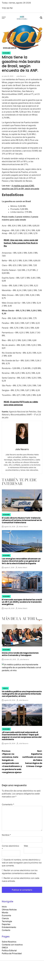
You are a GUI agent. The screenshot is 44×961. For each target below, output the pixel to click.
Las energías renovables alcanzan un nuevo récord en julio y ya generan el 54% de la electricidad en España (21, 561)
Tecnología (7, 921)
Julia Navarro (21, 76)
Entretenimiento (9, 927)
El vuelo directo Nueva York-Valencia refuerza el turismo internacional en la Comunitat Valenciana (22, 520)
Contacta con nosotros (12, 944)
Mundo (5, 912)
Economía (6, 53)
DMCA (5, 947)
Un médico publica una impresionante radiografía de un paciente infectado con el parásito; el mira (22, 694)
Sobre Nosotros (9, 941)
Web (26, 846)
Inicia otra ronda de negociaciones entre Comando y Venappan (20, 654)
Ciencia (5, 688)
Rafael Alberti (23, 526)
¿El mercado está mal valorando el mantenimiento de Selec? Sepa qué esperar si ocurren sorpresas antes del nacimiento (21, 736)
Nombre (6, 835)
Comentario (8, 804)
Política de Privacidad (12, 953)
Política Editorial (9, 950)
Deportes (6, 924)
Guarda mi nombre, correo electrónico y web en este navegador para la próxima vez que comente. (22, 862)
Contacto (6, 930)
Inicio (4, 906)
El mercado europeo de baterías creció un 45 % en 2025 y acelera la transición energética (22, 602)
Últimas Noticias (9, 909)
